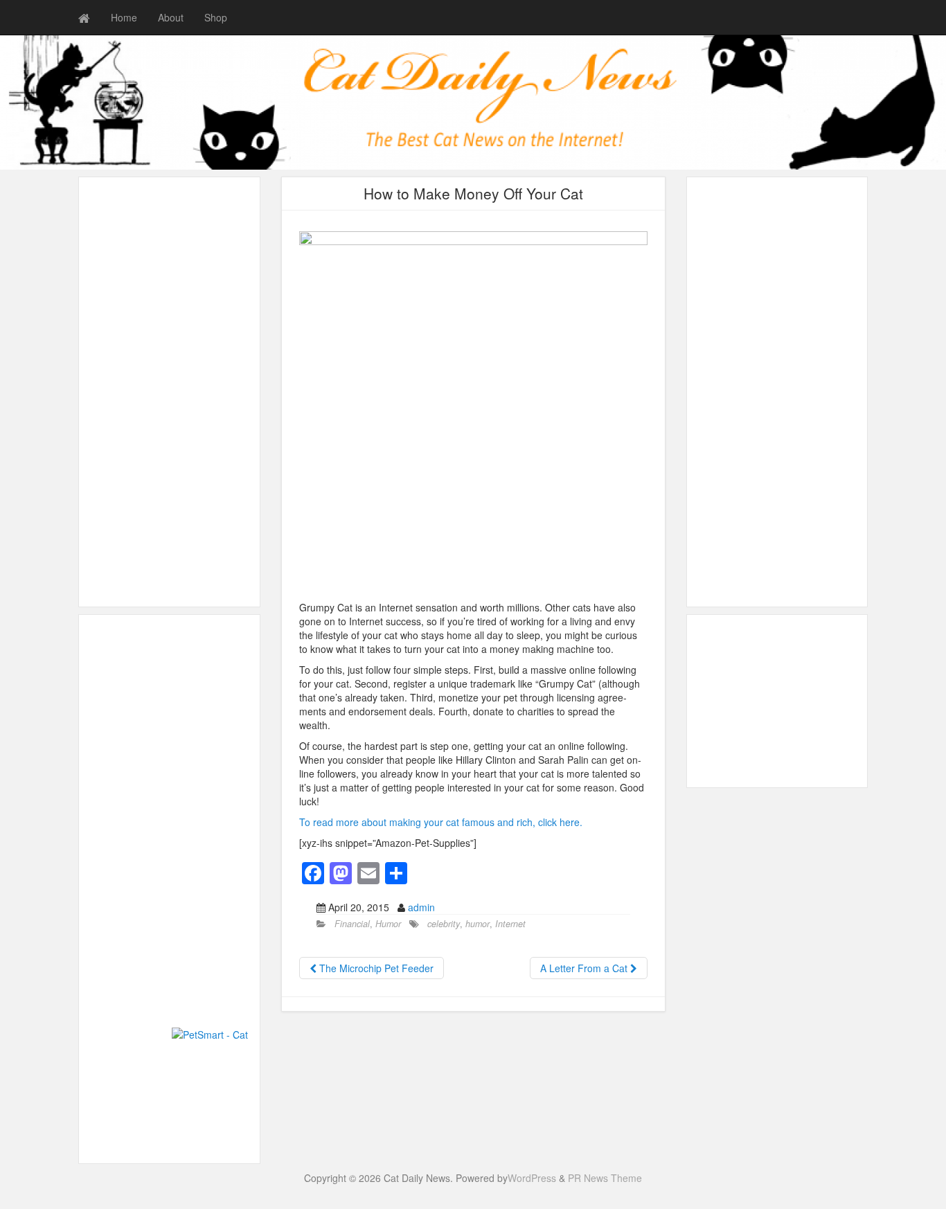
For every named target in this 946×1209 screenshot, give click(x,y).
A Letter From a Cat (585, 968)
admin (421, 907)
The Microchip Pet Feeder (375, 968)
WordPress (532, 1178)
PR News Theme (605, 1178)
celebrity (443, 923)
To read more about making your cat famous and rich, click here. (440, 822)
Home (124, 17)
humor (477, 923)
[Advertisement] (169, 392)
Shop (215, 17)
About (171, 17)
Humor (388, 923)
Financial (352, 923)
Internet (510, 923)
